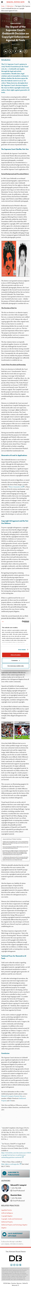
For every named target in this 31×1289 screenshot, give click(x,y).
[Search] (29, 2)
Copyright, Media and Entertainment (11, 1219)
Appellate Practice (6, 1210)
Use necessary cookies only (16, 666)
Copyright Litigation (6, 1216)
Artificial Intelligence (7, 1213)
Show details (22, 649)
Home (3, 6)
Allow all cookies (15, 655)
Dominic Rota (18, 1096)
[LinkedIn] (6, 51)
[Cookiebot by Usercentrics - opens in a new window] (22, 622)
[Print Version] (25, 51)
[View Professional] (5, 1188)
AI (10, 1101)
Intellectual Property (7, 1222)
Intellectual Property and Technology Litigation (14, 1225)
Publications (10, 6)
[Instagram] (14, 1265)
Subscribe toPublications (13, 1173)
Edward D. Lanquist (7, 1096)
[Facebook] (16, 51)
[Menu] (2, 2)
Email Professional (18, 1190)
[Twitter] (11, 51)
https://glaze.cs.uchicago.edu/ (10, 1164)
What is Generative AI (15, 487)
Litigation (3, 1228)
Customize (14, 660)
